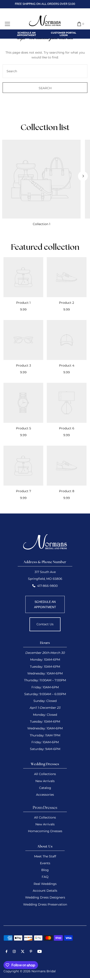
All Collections (45, 774)
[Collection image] (41, 179)
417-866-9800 (47, 586)
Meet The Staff (45, 856)
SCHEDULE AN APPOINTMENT (45, 604)
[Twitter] (22, 952)
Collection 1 (41, 224)
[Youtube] (39, 952)
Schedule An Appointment (26, 34)
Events (45, 863)
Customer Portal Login (63, 34)
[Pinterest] (31, 952)
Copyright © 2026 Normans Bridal (29, 971)
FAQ (45, 877)
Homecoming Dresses (45, 831)
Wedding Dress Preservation (45, 904)
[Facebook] (6, 952)
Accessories (45, 794)
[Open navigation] (7, 23)
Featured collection (45, 248)
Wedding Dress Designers (45, 897)
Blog (45, 870)
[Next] (83, 176)
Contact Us (45, 624)
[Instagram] (14, 952)
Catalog (45, 788)
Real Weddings (45, 884)
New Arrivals (45, 781)
